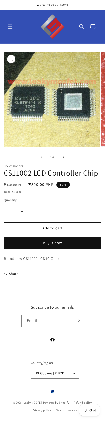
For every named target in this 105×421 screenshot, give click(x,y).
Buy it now (52, 242)
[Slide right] (63, 156)
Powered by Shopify (56, 402)
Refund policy (83, 402)
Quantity (10, 200)
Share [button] (13, 273)
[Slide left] (41, 156)
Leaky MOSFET (32, 402)
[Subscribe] (78, 321)
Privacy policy (41, 410)
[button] (10, 26)
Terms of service (66, 410)
